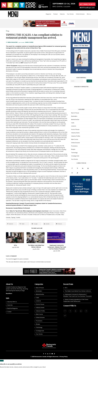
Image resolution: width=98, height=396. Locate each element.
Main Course (29, 42)
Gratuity (8, 217)
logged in (15, 259)
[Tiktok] (77, 172)
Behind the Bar (75, 119)
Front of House (75, 129)
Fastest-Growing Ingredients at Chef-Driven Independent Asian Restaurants (75, 300)
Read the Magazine (12, 308)
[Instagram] (50, 353)
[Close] (2, 360)
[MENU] (13, 12)
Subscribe (10, 305)
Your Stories (70, 14)
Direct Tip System (12, 65)
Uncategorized (75, 156)
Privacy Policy (64, 356)
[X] (46, 353)
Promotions (74, 146)
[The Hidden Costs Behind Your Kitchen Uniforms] (35, 233)
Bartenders (74, 116)
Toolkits (18, 217)
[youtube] (88, 168)
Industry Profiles (75, 136)
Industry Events (75, 133)
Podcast (55, 14)
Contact (9, 311)
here (35, 205)
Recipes (73, 149)
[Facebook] (72, 168)
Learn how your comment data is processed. (39, 262)
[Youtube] (52, 353)
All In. (15, 245)
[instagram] (72, 172)
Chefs (72, 123)
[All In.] (15, 233)
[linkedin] (82, 168)
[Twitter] (77, 168)
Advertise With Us (12, 302)
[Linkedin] (48, 353)
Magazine (48, 14)
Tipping (13, 217)
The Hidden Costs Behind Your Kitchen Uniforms (78, 291)
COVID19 (73, 126)
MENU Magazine (13, 42)
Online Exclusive (80, 14)
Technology (74, 152)
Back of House (75, 113)
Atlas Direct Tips (36, 48)
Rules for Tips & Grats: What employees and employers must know (29, 211)
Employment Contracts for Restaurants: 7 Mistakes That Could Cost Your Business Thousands (57, 247)
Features (62, 14)
